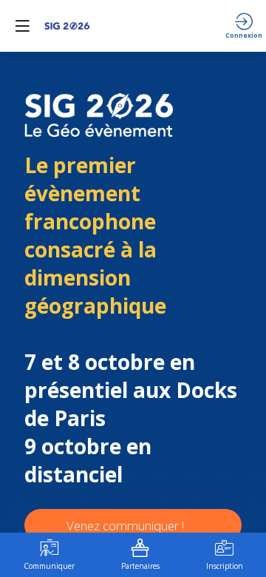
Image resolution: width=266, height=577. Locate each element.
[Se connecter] (244, 26)
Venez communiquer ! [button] (125, 525)
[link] (49, 555)
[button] (22, 26)
